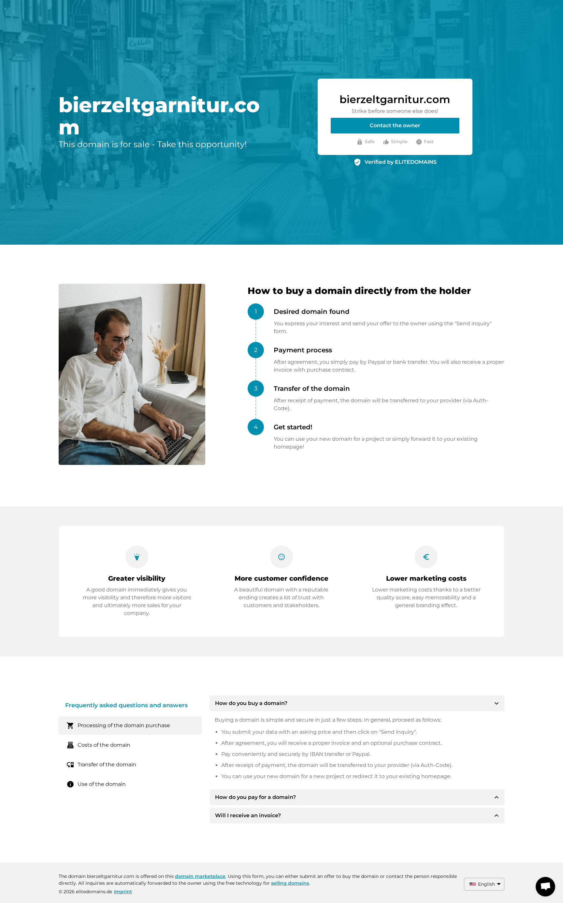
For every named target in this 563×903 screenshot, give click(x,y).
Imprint (123, 892)
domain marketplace (200, 876)
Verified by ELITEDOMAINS (401, 162)
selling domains (290, 883)
